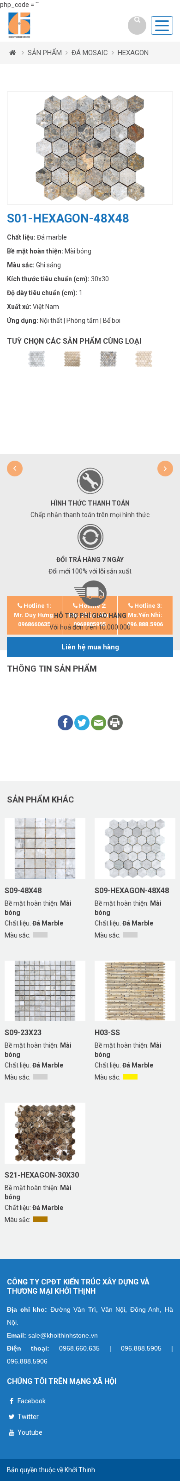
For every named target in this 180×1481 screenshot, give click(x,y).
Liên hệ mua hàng (90, 647)
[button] (15, 468)
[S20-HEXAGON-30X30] (72, 359)
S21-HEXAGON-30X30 (42, 1175)
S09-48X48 (23, 890)
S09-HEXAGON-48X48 (132, 890)
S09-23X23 (23, 1032)
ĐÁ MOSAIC (90, 53)
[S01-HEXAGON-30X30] (108, 359)
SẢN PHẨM (45, 53)
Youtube (29, 1432)
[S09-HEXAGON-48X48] (36, 359)
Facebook (31, 1401)
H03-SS (107, 1032)
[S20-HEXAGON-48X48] (144, 359)
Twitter (27, 1416)
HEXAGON (133, 53)
